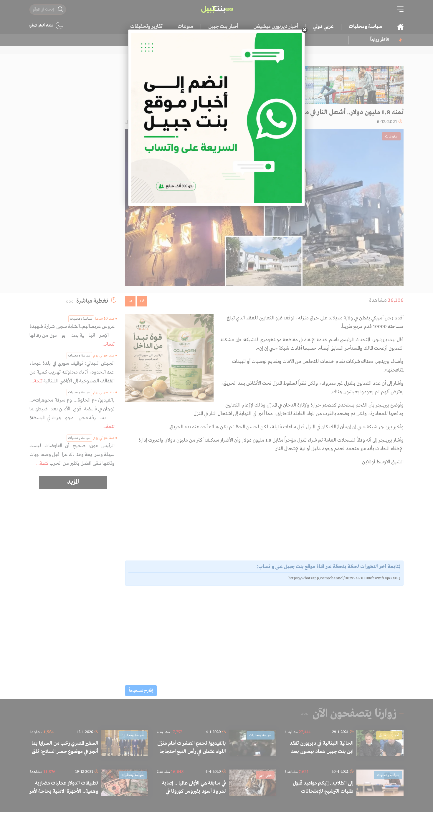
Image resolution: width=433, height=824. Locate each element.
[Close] (305, 30)
